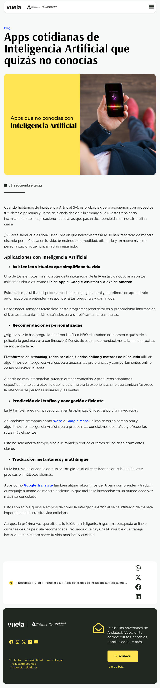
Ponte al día (53, 582)
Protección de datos (24, 667)
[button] (138, 568)
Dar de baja (116, 666)
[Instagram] (17, 642)
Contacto (15, 660)
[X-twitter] (24, 642)
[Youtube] (36, 642)
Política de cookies (23, 663)
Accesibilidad (34, 660)
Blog (7, 28)
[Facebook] (11, 642)
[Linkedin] (30, 642)
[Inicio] (11, 583)
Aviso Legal (55, 660)
